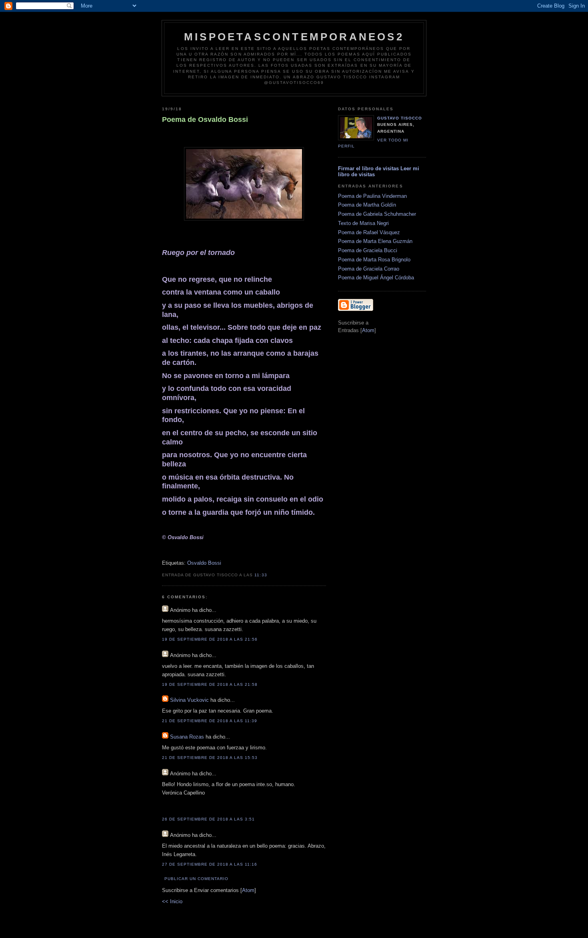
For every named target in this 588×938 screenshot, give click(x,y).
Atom (248, 890)
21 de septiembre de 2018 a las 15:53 (210, 757)
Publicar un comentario (196, 878)
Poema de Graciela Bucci (367, 250)
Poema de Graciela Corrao (368, 269)
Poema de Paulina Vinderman (372, 196)
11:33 (260, 575)
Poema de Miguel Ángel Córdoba (376, 278)
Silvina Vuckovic (189, 700)
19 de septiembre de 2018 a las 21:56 (210, 639)
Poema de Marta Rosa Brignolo (374, 260)
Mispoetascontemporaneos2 (294, 37)
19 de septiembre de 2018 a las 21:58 (210, 684)
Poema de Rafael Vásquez (369, 232)
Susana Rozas (187, 737)
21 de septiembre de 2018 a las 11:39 (210, 721)
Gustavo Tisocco (399, 118)
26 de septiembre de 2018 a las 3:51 (208, 819)
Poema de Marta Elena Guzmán (375, 241)
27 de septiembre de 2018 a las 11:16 (210, 864)
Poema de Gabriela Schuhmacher (377, 214)
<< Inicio (172, 901)
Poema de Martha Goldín (367, 205)
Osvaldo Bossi (204, 563)
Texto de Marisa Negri (363, 223)
